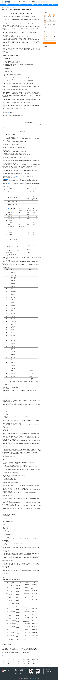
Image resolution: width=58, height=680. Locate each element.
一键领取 (49, 42)
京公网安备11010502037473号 (29, 678)
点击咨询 (50, 671)
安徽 (13, 661)
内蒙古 (33, 663)
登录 (51, 1)
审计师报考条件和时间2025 (25, 652)
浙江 (38, 657)
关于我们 (16, 669)
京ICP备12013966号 (37, 678)
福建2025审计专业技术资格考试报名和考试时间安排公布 (10, 649)
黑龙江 (33, 659)
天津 (13, 657)
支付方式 (21, 670)
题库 (29, 1)
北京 (3, 657)
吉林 (28, 659)
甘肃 (8, 663)
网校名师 (48, 4)
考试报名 (20, 4)
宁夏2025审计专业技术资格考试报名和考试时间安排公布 (29, 648)
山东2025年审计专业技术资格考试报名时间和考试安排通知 (29, 649)
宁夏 (13, 663)
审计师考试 (5, 4)
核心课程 (47, 38)
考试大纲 (53, 4)
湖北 (38, 659)
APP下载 (33, 1)
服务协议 (21, 673)
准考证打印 (26, 4)
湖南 (3, 661)
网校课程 (15, 4)
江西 (8, 661)
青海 (23, 663)
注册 (54, 1)
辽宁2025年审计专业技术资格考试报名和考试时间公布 (9, 646)
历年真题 (53, 36)
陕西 (18, 659)
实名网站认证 (21, 678)
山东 (33, 657)
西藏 (28, 663)
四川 (23, 661)
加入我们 (16, 673)
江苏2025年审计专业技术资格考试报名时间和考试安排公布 (29, 646)
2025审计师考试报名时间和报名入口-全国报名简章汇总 (9, 648)
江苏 (28, 657)
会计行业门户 (14, 1)
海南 (3, 663)
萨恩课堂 (21, 669)
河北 (3, 659)
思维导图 (53, 38)
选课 (27, 1)
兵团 (38, 663)
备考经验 (42, 4)
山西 (13, 659)
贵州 (28, 661)
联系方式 (16, 670)
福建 (18, 661)
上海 (8, 657)
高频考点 (47, 36)
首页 (19, 1)
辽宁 (23, 659)
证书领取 (37, 4)
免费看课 (23, 1)
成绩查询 (32, 4)
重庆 (18, 657)
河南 (8, 659)
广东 (23, 657)
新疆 (18, 663)
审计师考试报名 (13, 7)
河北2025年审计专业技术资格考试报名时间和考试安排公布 (10, 652)
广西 (38, 661)
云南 (33, 661)
